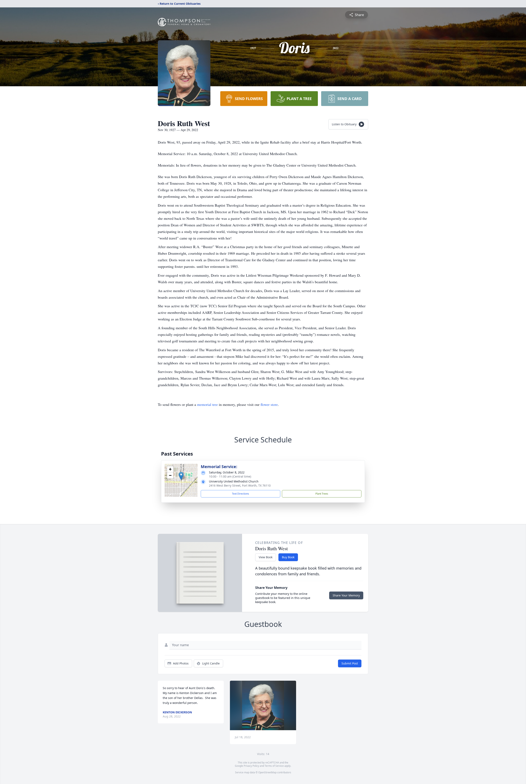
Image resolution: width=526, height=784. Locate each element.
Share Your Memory (346, 595)
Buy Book (288, 557)
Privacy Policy (251, 766)
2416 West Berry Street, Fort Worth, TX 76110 (240, 485)
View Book (265, 557)
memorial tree (207, 404)
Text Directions (240, 493)
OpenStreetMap (267, 772)
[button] (181, 476)
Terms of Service (274, 766)
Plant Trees (321, 493)
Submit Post (349, 663)
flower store (269, 404)
